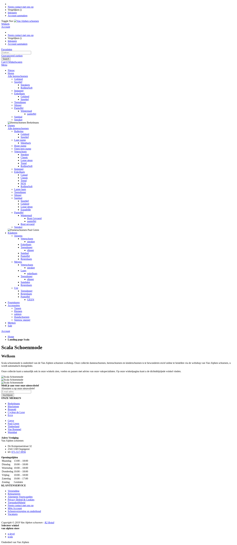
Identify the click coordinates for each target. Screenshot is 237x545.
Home (11, 336)
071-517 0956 (18, 452)
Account (5, 331)
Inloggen (12, 12)
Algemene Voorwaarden (20, 496)
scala (10, 536)
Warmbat (12, 432)
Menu (4, 65)
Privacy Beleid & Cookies (21, 499)
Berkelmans (14, 403)
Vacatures (13, 514)
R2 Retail (49, 522)
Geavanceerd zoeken (12, 55)
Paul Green (13, 423)
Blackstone (13, 406)
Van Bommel (14, 429)
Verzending (13, 491)
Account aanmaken (17, 15)
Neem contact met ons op (21, 6)
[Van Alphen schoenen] (26, 21)
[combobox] (16, 52)
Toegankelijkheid (16, 502)
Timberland (13, 426)
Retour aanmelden (9, 520)
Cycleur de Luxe (16, 412)
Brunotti (12, 409)
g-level (11, 533)
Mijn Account (15, 508)
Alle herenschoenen (18, 76)
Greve (11, 420)
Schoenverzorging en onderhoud (24, 511)
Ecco (10, 415)
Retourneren (14, 493)
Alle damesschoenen (18, 128)
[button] (118, 528)
